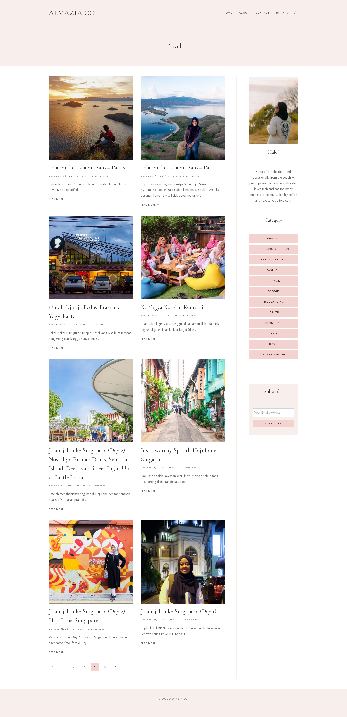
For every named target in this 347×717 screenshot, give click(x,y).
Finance (273, 280)
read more (58, 199)
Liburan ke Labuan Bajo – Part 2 (87, 167)
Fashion (273, 270)
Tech (273, 333)
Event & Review (273, 259)
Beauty (273, 238)
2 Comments (188, 468)
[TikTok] (282, 13)
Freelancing (273, 301)
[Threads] (288, 13)
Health (273, 312)
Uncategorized (273, 354)
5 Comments (97, 486)
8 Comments (191, 176)
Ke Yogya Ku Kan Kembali (172, 307)
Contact (263, 12)
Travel (84, 176)
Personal (273, 323)
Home (228, 12)
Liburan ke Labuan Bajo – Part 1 (179, 167)
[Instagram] (277, 13)
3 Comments (191, 315)
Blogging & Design (273, 249)
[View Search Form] (295, 13)
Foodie (273, 291)
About (244, 12)
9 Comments (100, 176)
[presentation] (91, 118)
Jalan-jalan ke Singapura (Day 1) (178, 611)
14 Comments (99, 324)
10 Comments (190, 620)
